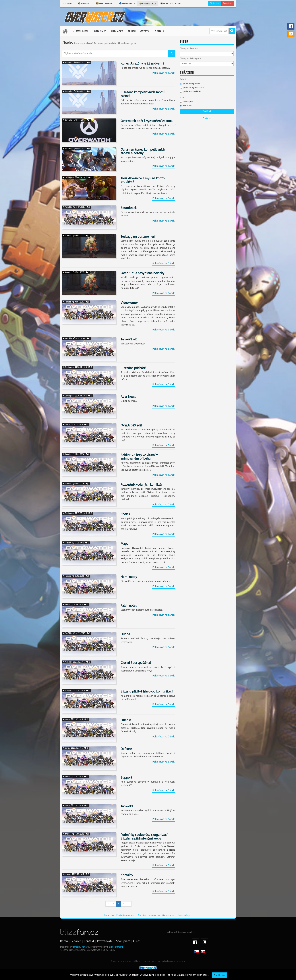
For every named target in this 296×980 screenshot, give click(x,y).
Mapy (124, 543)
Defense (126, 749)
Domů (64, 941)
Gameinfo (100, 31)
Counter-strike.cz (172, 3)
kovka (67, 425)
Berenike (68, 63)
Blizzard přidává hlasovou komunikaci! (147, 691)
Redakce (76, 941)
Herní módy (129, 577)
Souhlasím (219, 975)
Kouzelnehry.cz (185, 915)
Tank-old (127, 806)
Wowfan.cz (86, 3)
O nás (136, 941)
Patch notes (129, 605)
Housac (67, 302)
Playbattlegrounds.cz (126, 915)
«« (108, 904)
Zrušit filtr (207, 118)
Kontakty (127, 875)
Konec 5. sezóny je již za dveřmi (142, 63)
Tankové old (129, 339)
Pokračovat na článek (163, 73)
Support (126, 777)
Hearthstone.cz (107, 3)
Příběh (131, 31)
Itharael (67, 834)
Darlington (69, 177)
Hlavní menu (81, 31)
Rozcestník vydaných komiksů (141, 484)
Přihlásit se (214, 3)
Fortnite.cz (109, 915)
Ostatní (145, 31)
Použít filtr (207, 111)
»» (129, 904)
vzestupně (188, 101)
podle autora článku (192, 91)
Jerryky (67, 543)
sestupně (187, 105)
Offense (126, 720)
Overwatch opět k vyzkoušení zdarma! (147, 121)
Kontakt (89, 941)
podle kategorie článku (193, 88)
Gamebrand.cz (169, 915)
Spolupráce (123, 941)
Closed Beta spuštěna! (136, 663)
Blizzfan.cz (68, 3)
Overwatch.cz (149, 3)
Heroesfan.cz (128, 3)
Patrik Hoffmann (115, 946)
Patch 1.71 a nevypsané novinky (142, 273)
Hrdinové (117, 31)
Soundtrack (129, 208)
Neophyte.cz (154, 915)
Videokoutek (129, 303)
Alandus (68, 662)
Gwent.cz (142, 915)
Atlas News (128, 396)
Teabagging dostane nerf (138, 236)
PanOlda (68, 207)
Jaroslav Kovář (80, 946)
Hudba (125, 634)
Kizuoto (67, 236)
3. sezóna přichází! (133, 368)
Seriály (159, 31)
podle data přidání (191, 84)
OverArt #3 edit (131, 425)
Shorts (125, 514)
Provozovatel (105, 941)
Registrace (228, 3)
